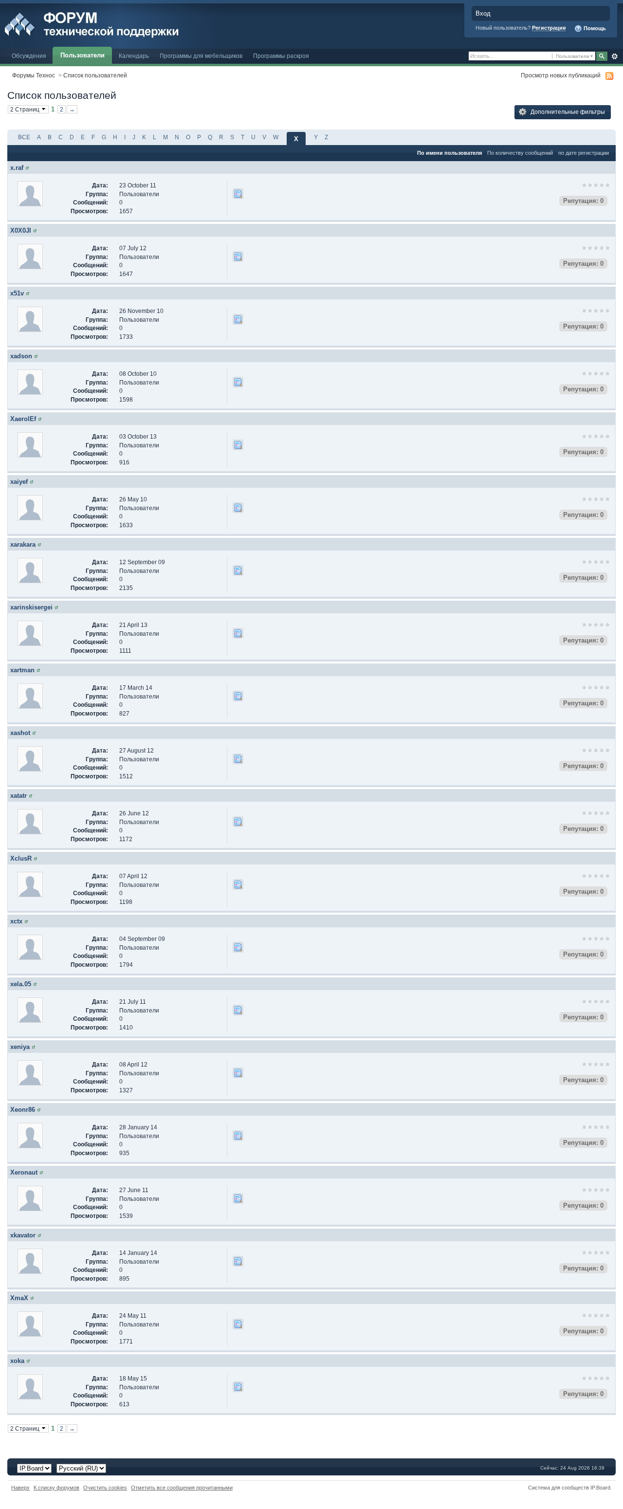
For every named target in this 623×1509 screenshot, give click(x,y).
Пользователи (82, 55)
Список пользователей (95, 75)
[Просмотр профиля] (27, 167)
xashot (20, 732)
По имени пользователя (449, 153)
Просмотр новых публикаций (561, 75)
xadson (21, 356)
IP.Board (600, 1488)
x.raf (16, 167)
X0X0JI (20, 230)
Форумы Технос (33, 75)
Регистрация (549, 28)
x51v (17, 293)
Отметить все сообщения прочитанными (182, 1488)
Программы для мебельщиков (201, 56)
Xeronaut (23, 1172)
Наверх (20, 1488)
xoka (17, 1360)
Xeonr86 (22, 1109)
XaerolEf (23, 419)
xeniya (20, 1046)
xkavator (23, 1235)
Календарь (134, 56)
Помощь (594, 28)
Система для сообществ (558, 1488)
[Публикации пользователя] (238, 193)
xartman (22, 670)
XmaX (19, 1298)
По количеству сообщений (520, 153)
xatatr (18, 795)
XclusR (21, 858)
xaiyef (19, 481)
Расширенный (614, 56)
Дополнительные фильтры (567, 112)
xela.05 (20, 984)
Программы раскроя (281, 56)
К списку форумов (56, 1488)
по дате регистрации (583, 153)
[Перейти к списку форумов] (113, 23)
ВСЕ (24, 137)
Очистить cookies (105, 1488)
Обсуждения (29, 56)
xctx (16, 921)
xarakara (23, 544)
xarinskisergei (31, 607)
